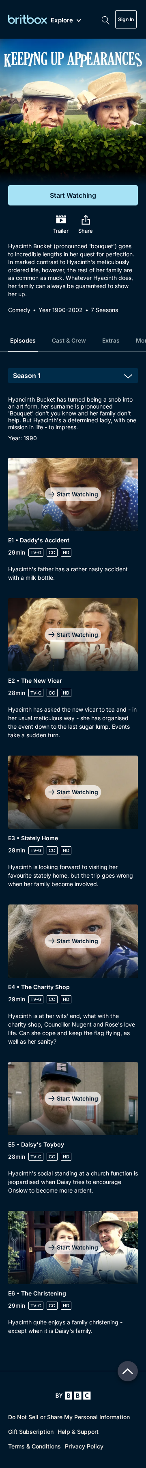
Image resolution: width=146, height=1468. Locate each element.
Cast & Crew (69, 340)
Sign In (126, 19)
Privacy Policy (84, 1446)
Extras (111, 340)
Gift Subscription (31, 1431)
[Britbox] (27, 19)
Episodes (23, 340)
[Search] (105, 19)
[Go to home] (73, 1396)
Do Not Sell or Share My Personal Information (69, 1416)
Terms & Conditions (34, 1446)
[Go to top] (128, 1371)
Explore (62, 20)
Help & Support (78, 1431)
